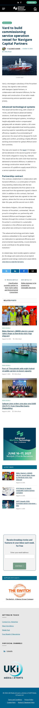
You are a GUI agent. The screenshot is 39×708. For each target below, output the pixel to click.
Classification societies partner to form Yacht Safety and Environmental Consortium (11, 287)
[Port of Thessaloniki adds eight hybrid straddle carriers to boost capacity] (19, 353)
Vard (24, 150)
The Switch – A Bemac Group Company (19, 599)
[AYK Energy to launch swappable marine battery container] (8, 491)
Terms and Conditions (15, 699)
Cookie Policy (11, 702)
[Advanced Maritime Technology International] (19, 8)
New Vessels (7, 23)
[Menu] (3, 8)
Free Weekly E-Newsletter (11, 634)
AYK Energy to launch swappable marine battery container (25, 490)
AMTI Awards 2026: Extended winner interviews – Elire (26, 503)
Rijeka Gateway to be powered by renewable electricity (28, 285)
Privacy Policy (28, 699)
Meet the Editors (8, 626)
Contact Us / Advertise (10, 622)
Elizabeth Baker (14, 49)
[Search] (35, 8)
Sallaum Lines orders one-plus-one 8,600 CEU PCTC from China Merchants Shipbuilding (19, 406)
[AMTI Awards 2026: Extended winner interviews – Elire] (8, 504)
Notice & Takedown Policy (26, 702)
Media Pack (6, 630)
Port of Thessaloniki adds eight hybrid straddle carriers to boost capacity (18, 369)
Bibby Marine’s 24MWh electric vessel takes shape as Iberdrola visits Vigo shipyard (17, 333)
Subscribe (31, 2)
